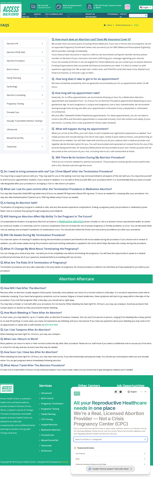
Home (109, 25)
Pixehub (64, 462)
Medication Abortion (71, 221)
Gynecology (12, 86)
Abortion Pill (12, 43)
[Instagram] (127, 7)
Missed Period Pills (15, 138)
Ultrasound (12, 129)
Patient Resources (74, 14)
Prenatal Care (13, 112)
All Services (46, 450)
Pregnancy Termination (52, 403)
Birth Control (13, 69)
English (146, 7)
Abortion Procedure (16, 60)
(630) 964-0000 (51, 324)
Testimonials (112, 14)
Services (37, 14)
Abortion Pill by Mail (16, 52)
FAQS (136, 25)
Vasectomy (11, 146)
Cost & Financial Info (54, 14)
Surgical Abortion (49, 424)
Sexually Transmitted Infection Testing (24, 121)
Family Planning (14, 78)
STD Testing (47, 419)
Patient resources (123, 25)
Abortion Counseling (16, 95)
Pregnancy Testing (15, 103)
